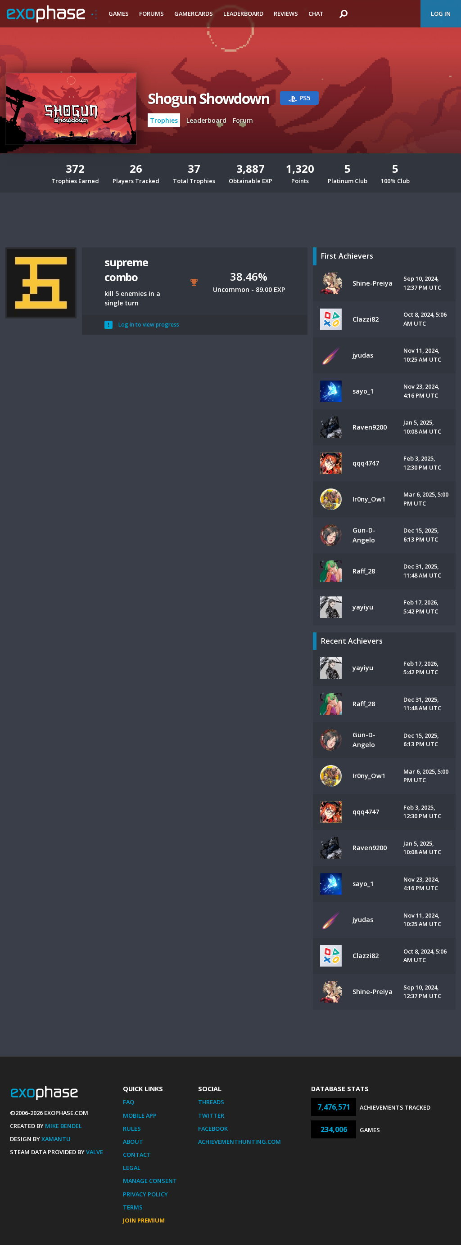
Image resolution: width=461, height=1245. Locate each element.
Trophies (164, 120)
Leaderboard (243, 13)
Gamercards (193, 13)
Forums (151, 13)
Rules (132, 1128)
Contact (137, 1155)
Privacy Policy (145, 1194)
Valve (94, 1152)
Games (118, 13)
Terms (133, 1207)
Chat (316, 13)
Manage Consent (150, 1181)
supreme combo (126, 269)
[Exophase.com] (52, 14)
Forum (243, 120)
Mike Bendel (63, 1126)
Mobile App (140, 1115)
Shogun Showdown (208, 98)
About (133, 1142)
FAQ (128, 1102)
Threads (211, 1102)
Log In (441, 13)
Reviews (286, 13)
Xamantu (56, 1139)
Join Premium (144, 1220)
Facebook (213, 1128)
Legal (131, 1168)
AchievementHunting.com (239, 1142)
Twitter (211, 1115)
